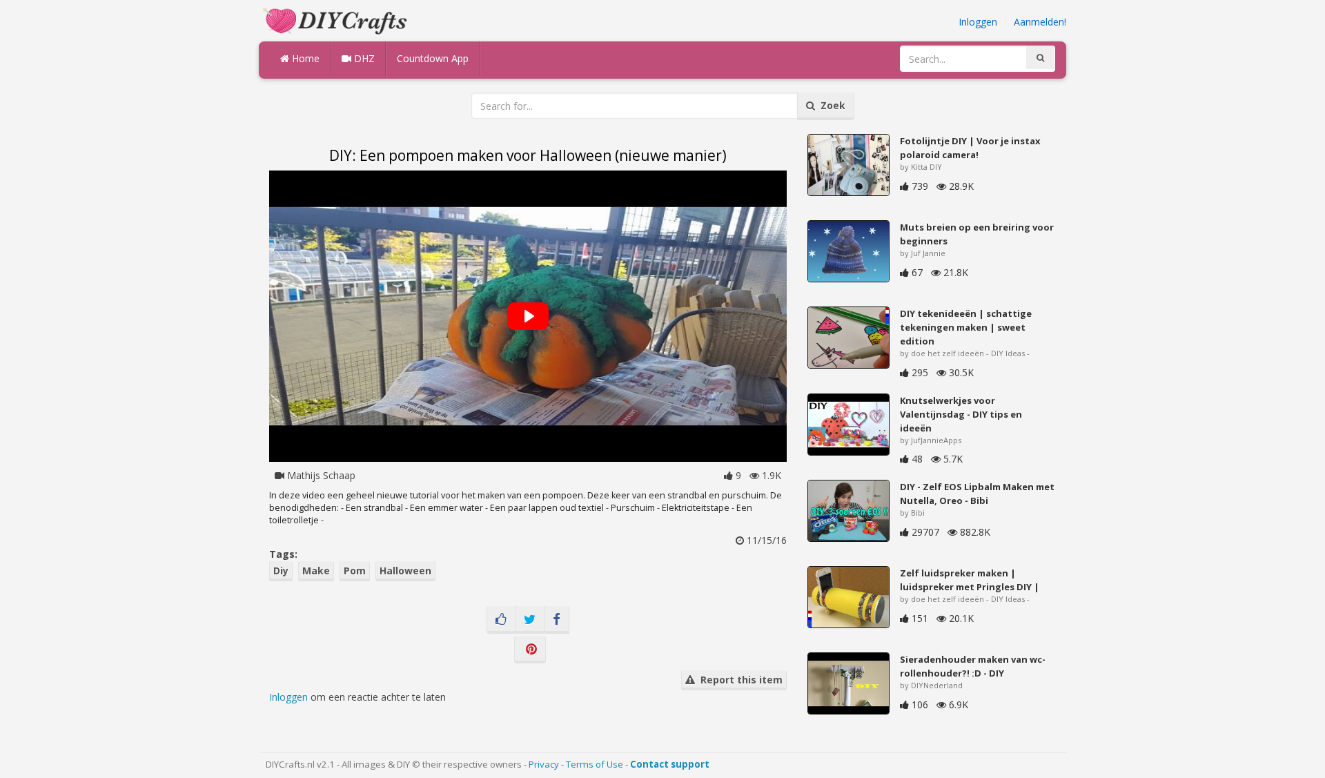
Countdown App (433, 58)
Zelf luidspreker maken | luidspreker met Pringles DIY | (969, 580)
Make (316, 570)
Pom (355, 570)
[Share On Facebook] (556, 620)
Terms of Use (594, 764)
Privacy (544, 764)
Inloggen (978, 21)
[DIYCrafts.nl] (336, 20)
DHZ (363, 58)
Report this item (739, 679)
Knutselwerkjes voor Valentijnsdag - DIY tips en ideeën (961, 414)
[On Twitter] (529, 620)
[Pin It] (530, 649)
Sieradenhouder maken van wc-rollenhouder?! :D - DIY (973, 666)
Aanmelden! (1040, 21)
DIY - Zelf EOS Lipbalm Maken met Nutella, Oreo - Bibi (977, 493)
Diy (280, 570)
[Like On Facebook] (501, 620)
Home (304, 58)
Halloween (405, 570)
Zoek (830, 105)
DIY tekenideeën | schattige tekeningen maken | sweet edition (966, 327)
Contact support (669, 764)
